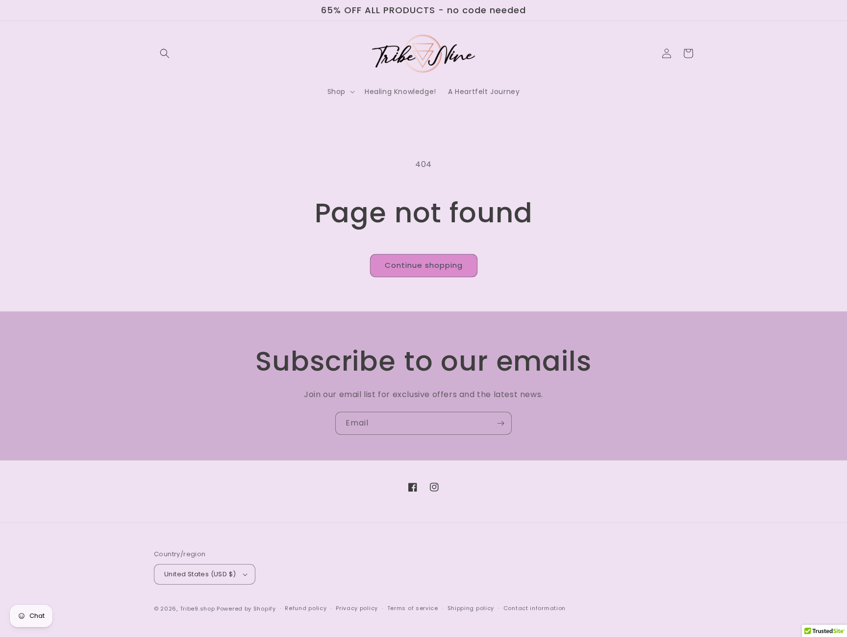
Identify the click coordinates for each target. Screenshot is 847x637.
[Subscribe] (500, 423)
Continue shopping (424, 265)
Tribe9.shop (197, 609)
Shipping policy (471, 608)
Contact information (534, 608)
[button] (164, 53)
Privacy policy (357, 608)
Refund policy (305, 608)
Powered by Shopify (246, 609)
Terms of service (412, 608)
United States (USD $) (200, 574)
